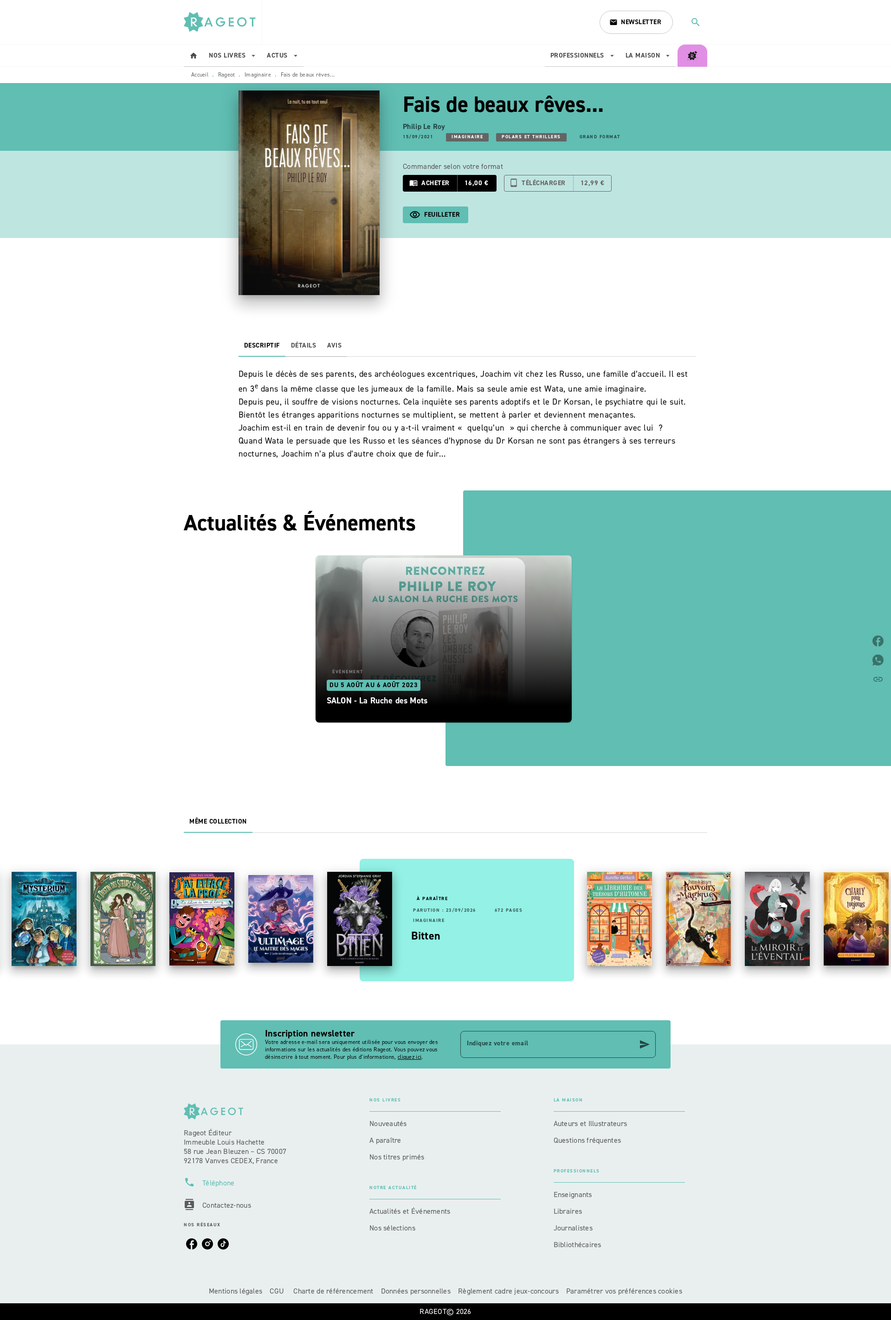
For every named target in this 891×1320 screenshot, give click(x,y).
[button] (636, 22)
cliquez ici (409, 1057)
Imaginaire (258, 74)
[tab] (193, 56)
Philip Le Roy (424, 126)
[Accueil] (223, 22)
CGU (278, 1291)
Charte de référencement (333, 1291)
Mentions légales (235, 1291)
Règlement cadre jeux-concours (508, 1291)
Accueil (199, 74)
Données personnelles (416, 1291)
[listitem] (192, 1244)
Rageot (226, 74)
